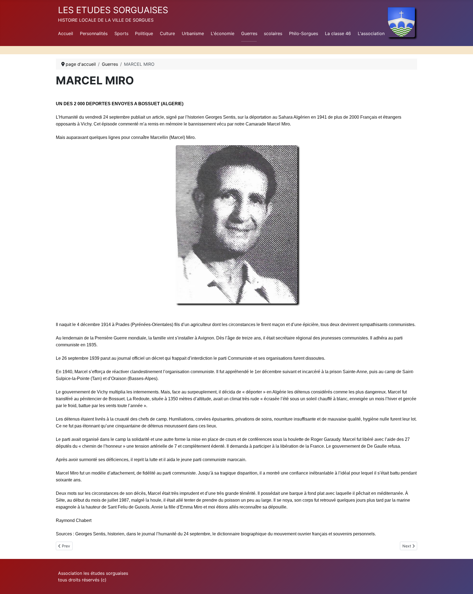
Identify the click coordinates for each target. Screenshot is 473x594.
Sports (121, 33)
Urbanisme (193, 33)
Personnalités (94, 33)
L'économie (222, 33)
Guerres (249, 33)
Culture (167, 33)
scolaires (273, 33)
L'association (371, 33)
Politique (144, 33)
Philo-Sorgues (303, 33)
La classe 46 (338, 33)
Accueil (65, 33)
